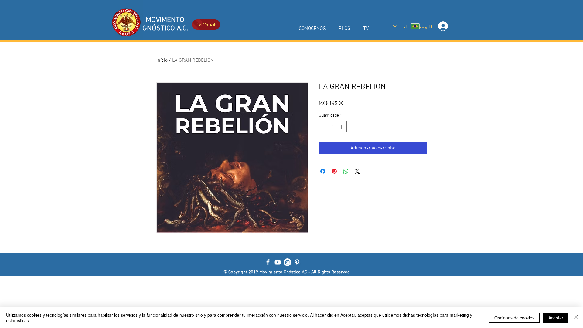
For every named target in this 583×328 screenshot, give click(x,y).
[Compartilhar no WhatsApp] (345, 171)
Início (162, 60)
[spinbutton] (332, 126)
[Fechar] (575, 317)
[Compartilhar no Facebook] (322, 171)
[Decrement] (323, 126)
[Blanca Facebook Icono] (268, 262)
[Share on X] (357, 171)
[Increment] (342, 126)
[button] (312, 26)
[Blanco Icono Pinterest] (297, 262)
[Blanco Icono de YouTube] (277, 262)
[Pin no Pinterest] (334, 171)
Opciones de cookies (514, 318)
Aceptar (555, 318)
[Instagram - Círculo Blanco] (287, 262)
